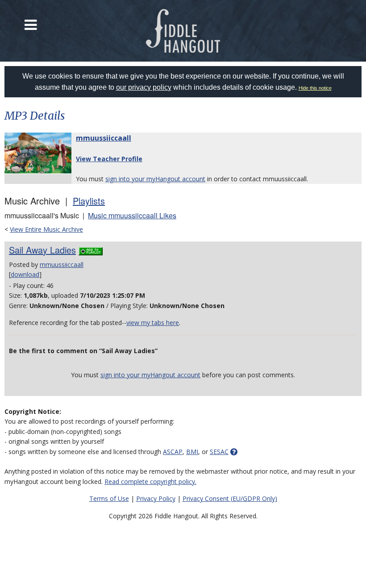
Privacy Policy (155, 498)
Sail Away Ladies (42, 249)
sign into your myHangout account (155, 179)
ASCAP (173, 451)
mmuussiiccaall (103, 138)
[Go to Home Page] (183, 31)
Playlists (89, 200)
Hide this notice (315, 88)
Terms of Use (109, 498)
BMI (192, 451)
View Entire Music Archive (46, 229)
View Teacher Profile (109, 158)
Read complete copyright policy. (150, 481)
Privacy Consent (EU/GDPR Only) (230, 498)
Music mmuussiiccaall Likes (132, 215)
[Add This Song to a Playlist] (91, 249)
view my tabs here (152, 322)
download (25, 274)
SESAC (219, 451)
